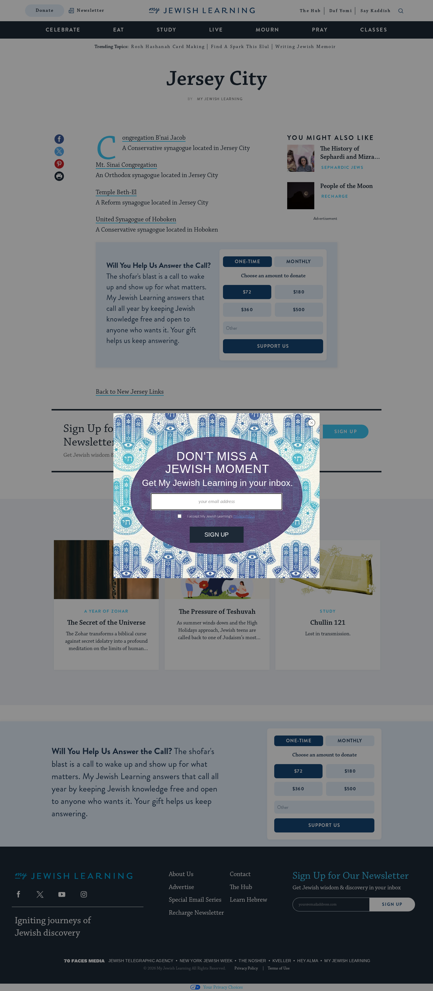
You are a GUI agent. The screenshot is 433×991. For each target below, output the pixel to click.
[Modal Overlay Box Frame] (216, 495)
